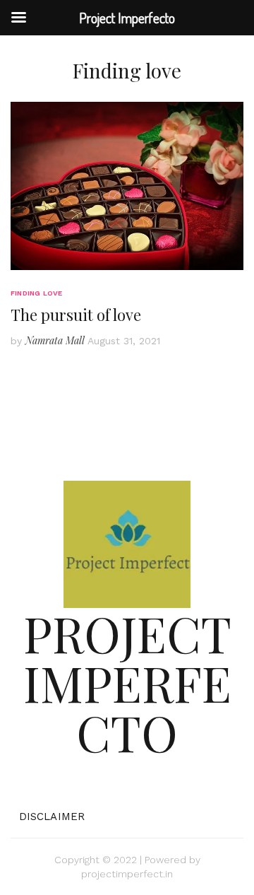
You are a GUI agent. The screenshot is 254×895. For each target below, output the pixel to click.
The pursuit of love (76, 314)
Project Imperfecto (127, 682)
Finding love (36, 293)
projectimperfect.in (127, 873)
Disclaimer (52, 816)
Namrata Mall (55, 340)
